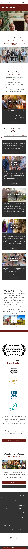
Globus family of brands (6, 2)
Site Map (20, 526)
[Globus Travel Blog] (15, 513)
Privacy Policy (7, 526)
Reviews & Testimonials (6, 497)
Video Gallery (4, 495)
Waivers (20, 528)
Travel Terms (7, 528)
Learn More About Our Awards (14, 440)
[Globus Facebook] (19, 513)
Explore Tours (14, 482)
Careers (16, 500)
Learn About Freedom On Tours (14, 331)
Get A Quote (14, 487)
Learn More (14, 122)
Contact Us (3, 511)
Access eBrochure (5, 508)
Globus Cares (17, 497)
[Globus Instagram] (23, 513)
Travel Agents (4, 506)
